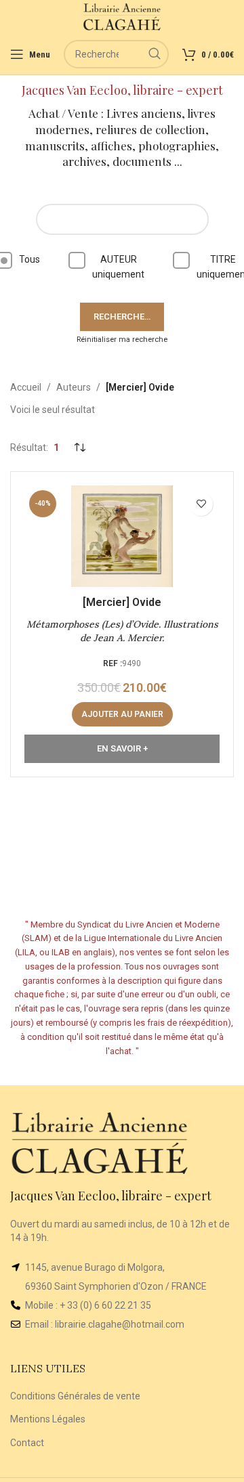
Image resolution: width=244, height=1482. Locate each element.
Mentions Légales (47, 1419)
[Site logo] (122, 16)
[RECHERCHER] (154, 54)
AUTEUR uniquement (118, 267)
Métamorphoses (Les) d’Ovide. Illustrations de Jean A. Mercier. (122, 631)
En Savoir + (122, 748)
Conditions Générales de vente (75, 1396)
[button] (122, 714)
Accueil (25, 387)
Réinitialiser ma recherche (122, 339)
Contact (27, 1442)
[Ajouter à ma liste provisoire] (201, 504)
